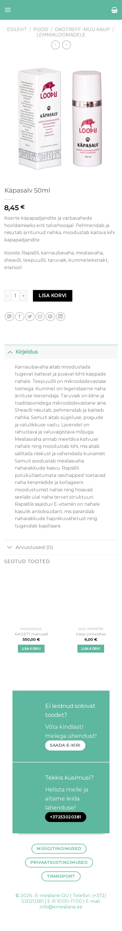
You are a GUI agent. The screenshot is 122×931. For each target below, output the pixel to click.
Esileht (17, 29)
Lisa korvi (53, 295)
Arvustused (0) (34, 547)
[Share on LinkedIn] (60, 316)
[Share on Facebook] (19, 316)
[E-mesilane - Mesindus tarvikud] (61, 10)
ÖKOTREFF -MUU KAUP (82, 29)
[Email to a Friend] (40, 316)
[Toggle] (9, 352)
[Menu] (7, 10)
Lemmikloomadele (61, 35)
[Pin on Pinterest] (50, 316)
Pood (40, 29)
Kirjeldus (27, 352)
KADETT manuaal (31, 634)
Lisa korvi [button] (31, 649)
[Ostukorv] (114, 10)
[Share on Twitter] (30, 316)
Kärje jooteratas (91, 634)
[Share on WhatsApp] (9, 316)
